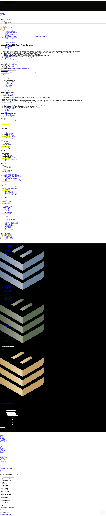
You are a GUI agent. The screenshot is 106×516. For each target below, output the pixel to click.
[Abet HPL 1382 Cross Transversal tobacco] (5, 231)
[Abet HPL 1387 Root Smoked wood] (5, 224)
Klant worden (5, 9)
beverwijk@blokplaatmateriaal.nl (7, 296)
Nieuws (4, 6)
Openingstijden (8, 344)
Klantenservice (6, 10)
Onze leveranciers (9, 294)
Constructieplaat (6, 486)
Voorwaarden (3, 466)
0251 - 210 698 (3, 295)
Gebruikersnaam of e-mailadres (7, 507)
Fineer (6, 216)
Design (9, 423)
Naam (1, 410)
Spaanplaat (7, 90)
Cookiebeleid (3, 461)
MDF (3, 482)
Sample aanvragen (5, 74)
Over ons (4, 7)
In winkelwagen (4, 71)
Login (8, 512)
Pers (9, 425)
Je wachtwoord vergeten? (5, 514)
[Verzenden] (2, 479)
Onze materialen (6, 480)
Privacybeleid (3, 459)
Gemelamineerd (8, 170)
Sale (3, 496)
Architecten (10, 420)
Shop (4, 24)
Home (1, 24)
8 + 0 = (1, 413)
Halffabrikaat (7, 197)
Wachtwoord (3, 509)
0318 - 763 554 (3, 349)
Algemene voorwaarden (5, 465)
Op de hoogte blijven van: (3, 418)
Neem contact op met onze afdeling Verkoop (19, 68)
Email (1, 412)
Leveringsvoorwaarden (5, 463)
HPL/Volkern (7, 127)
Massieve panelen (6, 494)
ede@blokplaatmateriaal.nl (6, 350)
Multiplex (4, 483)
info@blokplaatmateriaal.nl (6, 403)
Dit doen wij (5, 497)
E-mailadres (3, 415)
